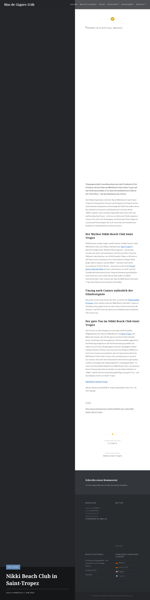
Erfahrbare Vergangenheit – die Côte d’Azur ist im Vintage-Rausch (96, 563)
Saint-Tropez (119, 546)
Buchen (74, 4)
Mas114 (17, 593)
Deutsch (121, 563)
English (121, 571)
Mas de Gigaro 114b (19, 4)
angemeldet (96, 485)
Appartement (127, 4)
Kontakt (140, 4)
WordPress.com (127, 596)
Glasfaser (88, 575)
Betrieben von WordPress (100, 596)
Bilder (102, 4)
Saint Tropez (13, 567)
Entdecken (112, 4)
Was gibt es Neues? (88, 4)
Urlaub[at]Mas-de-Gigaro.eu (96, 519)
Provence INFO (91, 570)
